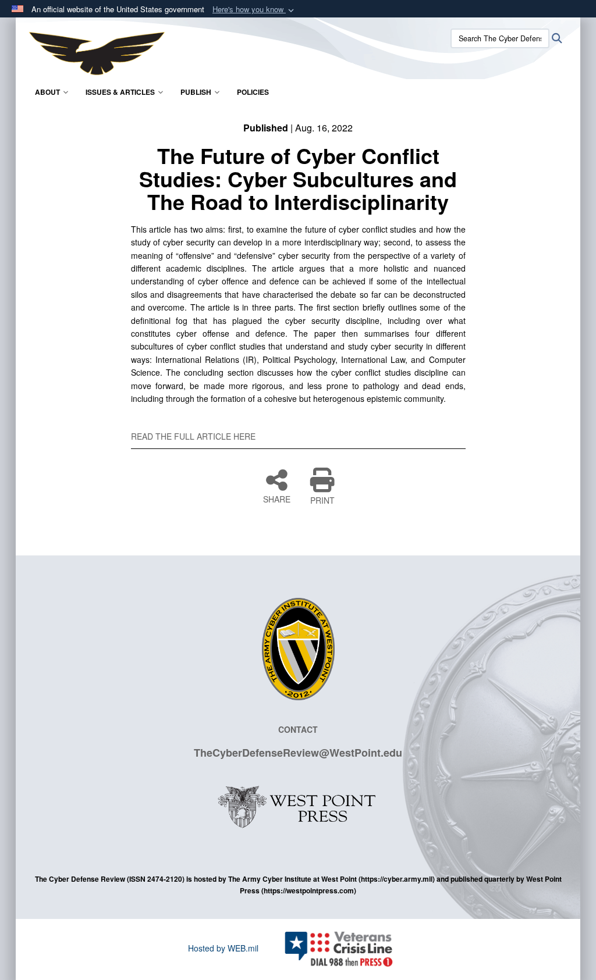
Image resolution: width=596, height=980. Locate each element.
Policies (253, 92)
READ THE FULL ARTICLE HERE (193, 436)
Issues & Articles (120, 92)
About (47, 92)
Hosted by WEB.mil (223, 948)
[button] (254, 9)
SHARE (276, 498)
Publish (195, 92)
